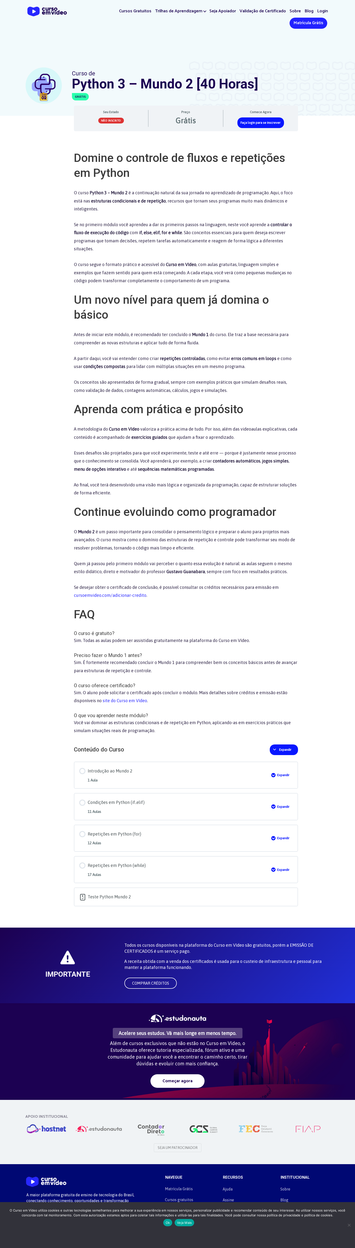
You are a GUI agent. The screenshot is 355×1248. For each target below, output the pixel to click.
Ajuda (228, 1189)
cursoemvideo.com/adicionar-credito (110, 595)
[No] (349, 1225)
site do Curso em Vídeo (125, 700)
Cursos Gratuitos (135, 11)
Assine (228, 1200)
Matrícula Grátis (308, 23)
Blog (309, 11)
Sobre (295, 11)
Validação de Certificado (263, 11)
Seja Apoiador (222, 11)
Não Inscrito (111, 120)
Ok (168, 1223)
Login (322, 11)
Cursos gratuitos (179, 1200)
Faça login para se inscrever (261, 122)
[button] (204, 11)
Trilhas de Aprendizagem (178, 11)
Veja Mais (184, 1223)
